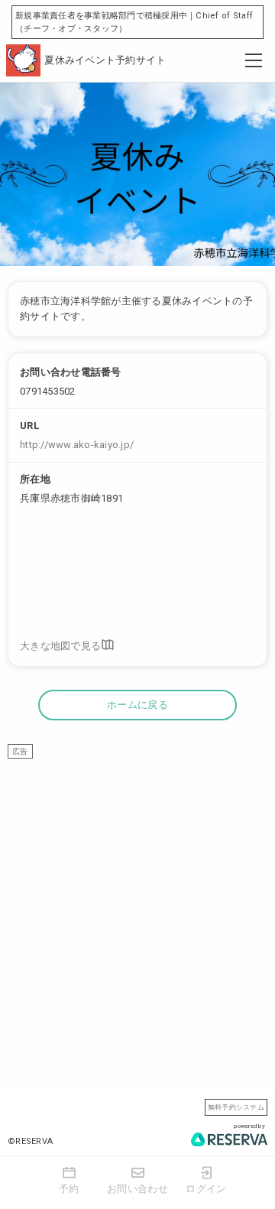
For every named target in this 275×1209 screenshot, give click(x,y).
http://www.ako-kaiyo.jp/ (77, 444)
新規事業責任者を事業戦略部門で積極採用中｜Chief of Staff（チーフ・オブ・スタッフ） (134, 22)
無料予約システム (236, 1107)
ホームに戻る (137, 704)
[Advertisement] (137, 896)
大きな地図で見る (60, 646)
